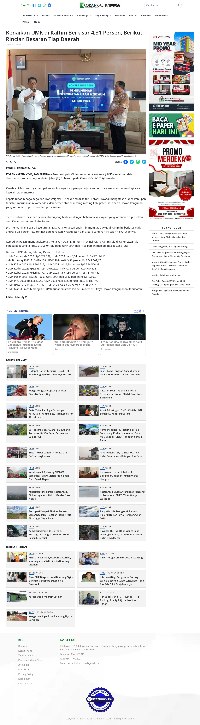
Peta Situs (23, 669)
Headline (120, 15)
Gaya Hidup (101, 15)
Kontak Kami (25, 650)
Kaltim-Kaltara (62, 15)
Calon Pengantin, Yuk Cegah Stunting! (170, 246)
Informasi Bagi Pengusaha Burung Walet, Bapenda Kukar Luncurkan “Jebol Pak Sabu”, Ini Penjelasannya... (171, 266)
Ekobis (46, 15)
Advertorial (29, 15)
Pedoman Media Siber (30, 660)
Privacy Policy (25, 674)
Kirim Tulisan (25, 683)
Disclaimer (24, 678)
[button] (163, 5)
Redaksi (22, 646)
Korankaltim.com (102, 718)
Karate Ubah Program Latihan (166, 275)
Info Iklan (23, 664)
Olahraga (82, 15)
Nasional (146, 15)
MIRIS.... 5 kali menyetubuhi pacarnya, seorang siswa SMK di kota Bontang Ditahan (169, 237)
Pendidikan (161, 15)
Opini (37, 22)
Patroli (26, 22)
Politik (133, 15)
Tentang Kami (26, 655)
